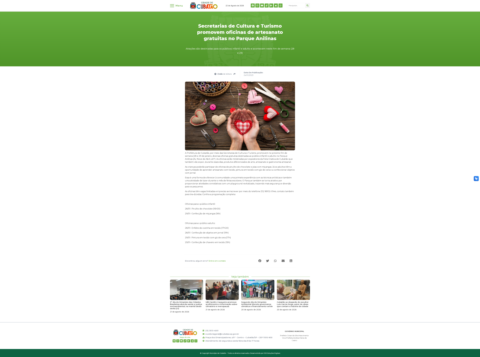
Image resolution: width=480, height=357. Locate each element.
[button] (260, 261)
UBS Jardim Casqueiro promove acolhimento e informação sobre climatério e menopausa (221, 304)
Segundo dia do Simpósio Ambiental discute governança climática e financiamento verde (257, 304)
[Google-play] (271, 5)
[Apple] (276, 5)
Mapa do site (185, 337)
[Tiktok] (267, 5)
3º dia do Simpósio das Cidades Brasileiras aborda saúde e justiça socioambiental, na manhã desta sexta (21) (186, 305)
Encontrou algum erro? (205, 261)
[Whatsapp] (280, 5)
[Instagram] (257, 5)
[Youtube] (262, 5)
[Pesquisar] (307, 5)
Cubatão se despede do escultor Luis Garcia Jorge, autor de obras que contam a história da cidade (292, 304)
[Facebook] (253, 5)
